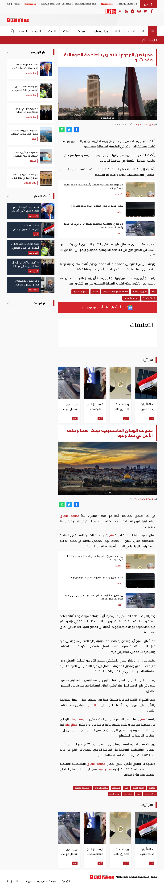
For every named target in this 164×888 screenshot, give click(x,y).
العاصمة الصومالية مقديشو (115, 291)
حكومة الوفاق (70, 515)
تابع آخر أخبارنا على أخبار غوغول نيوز (104, 307)
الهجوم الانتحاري (80, 291)
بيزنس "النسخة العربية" (145, 124)
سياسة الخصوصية (46, 881)
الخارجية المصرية (139, 291)
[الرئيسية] (143, 31)
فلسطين (116, 788)
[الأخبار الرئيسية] (7, 52)
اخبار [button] (117, 31)
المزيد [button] (37, 31)
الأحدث (52, 31)
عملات (66, 31)
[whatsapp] (62, 130)
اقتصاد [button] (131, 31)
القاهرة (152, 788)
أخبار (143, 40)
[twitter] (69, 130)
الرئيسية (153, 40)
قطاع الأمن (114, 794)
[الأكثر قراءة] (7, 303)
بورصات (81, 31)
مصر (153, 291)
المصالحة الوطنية (82, 788)
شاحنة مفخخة (149, 298)
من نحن (28, 881)
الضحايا (95, 291)
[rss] (120, 11)
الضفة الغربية (138, 788)
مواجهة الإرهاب (131, 298)
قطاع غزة (93, 705)
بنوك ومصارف (100, 31)
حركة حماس (149, 794)
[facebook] (76, 130)
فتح (111, 535)
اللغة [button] (24, 31)
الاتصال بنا (12, 881)
